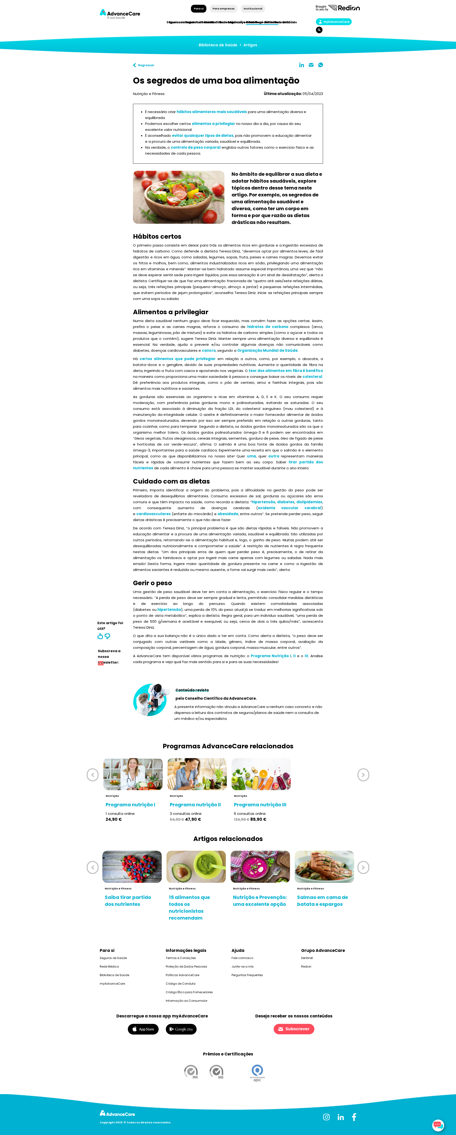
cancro (209, 350)
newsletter (101, 664)
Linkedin (301, 64)
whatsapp (320, 64)
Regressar (146, 65)
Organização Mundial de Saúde (267, 350)
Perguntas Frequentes (247, 975)
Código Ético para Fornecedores (189, 992)
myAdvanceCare (336, 22)
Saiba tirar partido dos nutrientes (128, 900)
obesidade (228, 513)
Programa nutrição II (195, 804)
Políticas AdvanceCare (182, 975)
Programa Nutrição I (271, 655)
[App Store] (143, 1028)
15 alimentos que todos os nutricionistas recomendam (189, 907)
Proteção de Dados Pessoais (186, 966)
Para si (199, 8)
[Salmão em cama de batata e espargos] (324, 867)
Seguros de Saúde (113, 958)
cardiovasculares (153, 513)
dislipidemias (309, 501)
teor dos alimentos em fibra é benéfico (286, 370)
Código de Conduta (180, 984)
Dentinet (307, 958)
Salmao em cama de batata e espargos (322, 900)
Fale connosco (242, 958)
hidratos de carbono (267, 326)
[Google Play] (181, 1028)
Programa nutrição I (130, 804)
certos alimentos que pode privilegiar (178, 358)
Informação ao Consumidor (186, 1001)
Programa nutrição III (260, 804)
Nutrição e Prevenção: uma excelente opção (260, 900)
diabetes (285, 501)
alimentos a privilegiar (213, 123)
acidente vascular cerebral (290, 507)
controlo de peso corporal (196, 147)
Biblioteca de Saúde (218, 45)
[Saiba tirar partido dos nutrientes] (132, 867)
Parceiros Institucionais (215, 22)
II (294, 655)
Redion (306, 966)
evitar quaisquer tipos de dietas (202, 135)
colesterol (312, 376)
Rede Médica (284, 22)
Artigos (250, 45)
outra (273, 456)
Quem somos (179, 22)
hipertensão (263, 501)
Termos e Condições (181, 958)
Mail (311, 64)
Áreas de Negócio (254, 22)
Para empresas (224, 8)
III (306, 655)
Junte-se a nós (243, 966)
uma (251, 456)
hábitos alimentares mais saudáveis (212, 111)
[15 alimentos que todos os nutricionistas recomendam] (196, 867)
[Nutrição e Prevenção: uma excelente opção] (260, 867)
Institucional (253, 8)
